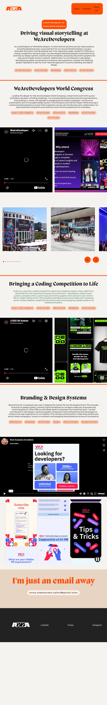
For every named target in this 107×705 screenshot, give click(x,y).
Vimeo (71, 625)
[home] (14, 8)
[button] (87, 260)
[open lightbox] (25, 229)
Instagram (97, 625)
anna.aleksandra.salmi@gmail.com (53, 592)
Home (76, 9)
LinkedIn (45, 625)
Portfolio (87, 9)
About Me (96, 9)
